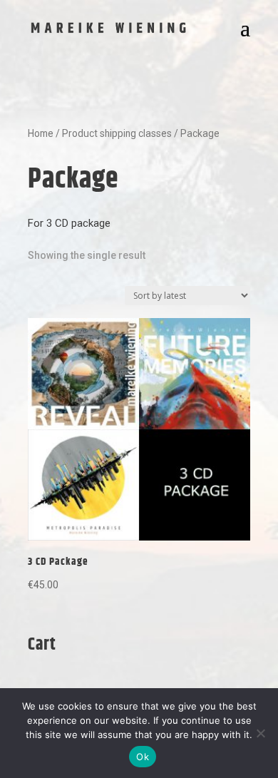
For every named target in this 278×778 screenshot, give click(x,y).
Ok (142, 756)
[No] (260, 733)
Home (40, 133)
